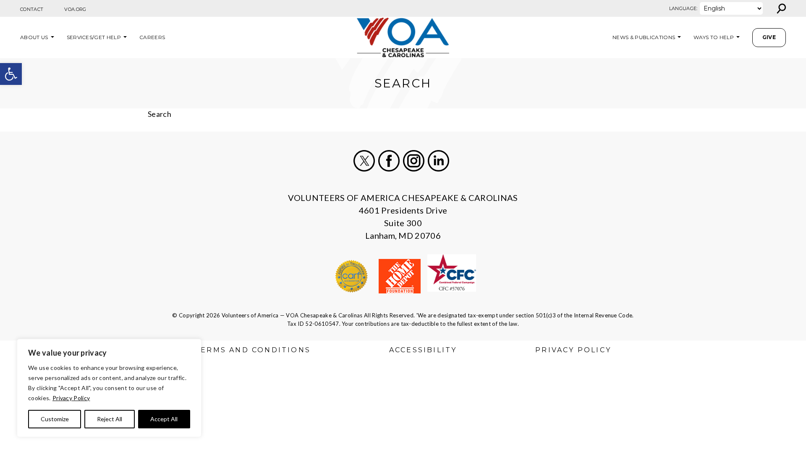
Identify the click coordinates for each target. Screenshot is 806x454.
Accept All (164, 418)
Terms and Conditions (253, 350)
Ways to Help (713, 37)
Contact (31, 9)
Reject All (109, 418)
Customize (55, 418)
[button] (11, 74)
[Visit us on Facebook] (389, 161)
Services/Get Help (94, 37)
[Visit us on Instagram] (413, 161)
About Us (34, 37)
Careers (152, 37)
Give (769, 37)
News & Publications (643, 37)
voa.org (75, 9)
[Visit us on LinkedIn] (438, 161)
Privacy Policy (71, 397)
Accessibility (423, 350)
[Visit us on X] (364, 161)
